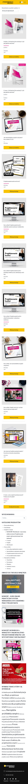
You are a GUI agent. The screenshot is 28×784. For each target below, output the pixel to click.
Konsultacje (7, 527)
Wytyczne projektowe (16, 757)
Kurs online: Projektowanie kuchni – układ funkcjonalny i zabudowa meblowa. (13, 317)
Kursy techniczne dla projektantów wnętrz (14, 704)
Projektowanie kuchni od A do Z (12, 181)
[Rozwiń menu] (24, 2)
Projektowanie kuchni (7, 730)
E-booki (9, 540)
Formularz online (8, 698)
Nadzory (4, 710)
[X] (10, 779)
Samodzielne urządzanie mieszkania (16, 551)
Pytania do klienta (15, 732)
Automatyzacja (20, 692)
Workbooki (10, 544)
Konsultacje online (19, 698)
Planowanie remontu (17, 719)
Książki (8, 542)
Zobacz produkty (14, 57)
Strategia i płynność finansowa (16, 737)
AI (2, 692)
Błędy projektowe (12, 695)
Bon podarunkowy (9, 525)
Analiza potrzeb (8, 692)
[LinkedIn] (13, 779)
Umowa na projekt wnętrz (9, 752)
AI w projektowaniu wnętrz (13, 555)
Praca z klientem (19, 721)
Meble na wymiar (12, 707)
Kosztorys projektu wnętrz (11, 701)
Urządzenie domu (11, 754)
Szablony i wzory (11, 566)
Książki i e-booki (8, 529)
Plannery (9, 564)
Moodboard (20, 707)
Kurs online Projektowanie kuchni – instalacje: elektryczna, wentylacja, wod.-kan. (14, 272)
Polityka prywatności (14, 781)
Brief (3, 695)
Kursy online (7, 547)
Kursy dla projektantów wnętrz (14, 549)
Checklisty (9, 560)
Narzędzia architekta (9, 557)
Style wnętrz (6, 740)
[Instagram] (7, 779)
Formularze (9, 562)
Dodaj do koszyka (14, 507)
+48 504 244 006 (9, 775)
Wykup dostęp (14, 191)
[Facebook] (5, 779)
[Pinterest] (16, 779)
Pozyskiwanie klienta (8, 721)
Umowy (9, 568)
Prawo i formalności (7, 724)
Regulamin (6, 781)
